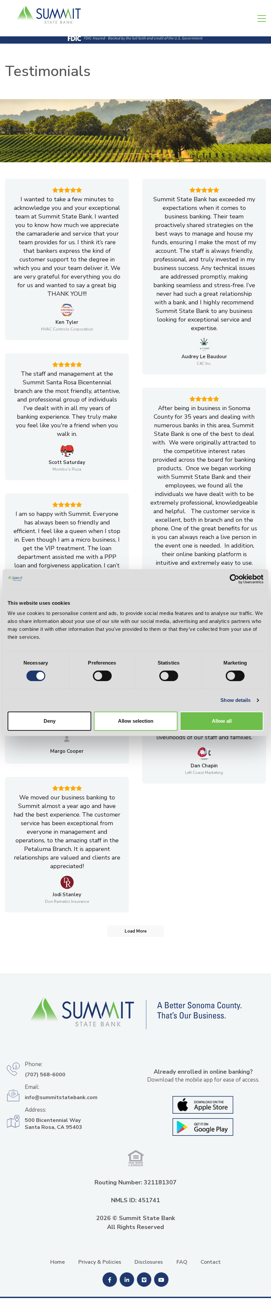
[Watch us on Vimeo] (145, 1280)
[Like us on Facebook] (110, 1280)
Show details (235, 700)
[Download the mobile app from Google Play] (203, 1126)
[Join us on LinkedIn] (128, 1280)
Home (57, 1262)
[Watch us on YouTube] (161, 1280)
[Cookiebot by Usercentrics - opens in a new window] (234, 579)
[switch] (102, 676)
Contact (211, 1262)
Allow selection (135, 721)
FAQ (181, 1262)
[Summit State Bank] (135, 1018)
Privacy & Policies (99, 1262)
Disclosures (149, 1262)
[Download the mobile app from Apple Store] (203, 1104)
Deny (50, 721)
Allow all (222, 721)
